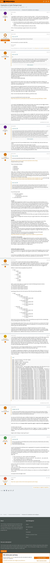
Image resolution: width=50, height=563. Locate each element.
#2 (48, 34)
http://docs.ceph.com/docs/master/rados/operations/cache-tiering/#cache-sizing (27, 178)
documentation (46, 48)
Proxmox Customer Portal (31, 534)
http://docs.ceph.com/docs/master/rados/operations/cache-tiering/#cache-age (26, 179)
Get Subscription (29, 527)
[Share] (47, 12)
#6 (48, 260)
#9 (48, 437)
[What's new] (48, 1)
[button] (2, 1)
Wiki (27, 529)
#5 (48, 153)
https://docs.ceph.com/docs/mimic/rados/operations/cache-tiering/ (24, 481)
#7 (48, 335)
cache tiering (14, 7)
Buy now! (4, 551)
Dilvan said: (14, 36)
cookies (11, 557)
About (27, 537)
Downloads (28, 532)
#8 (48, 407)
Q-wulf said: (14, 128)
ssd (26, 7)
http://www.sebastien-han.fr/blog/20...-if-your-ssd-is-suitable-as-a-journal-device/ (27, 234)
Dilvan (3, 7)
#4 (48, 126)
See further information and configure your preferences (14, 560)
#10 (48, 477)
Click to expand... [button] (30, 64)
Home (27, 524)
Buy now (36, 48)
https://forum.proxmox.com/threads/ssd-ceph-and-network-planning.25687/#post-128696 (29, 98)
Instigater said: (15, 409)
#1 (48, 12)
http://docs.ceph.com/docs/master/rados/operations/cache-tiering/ (24, 160)
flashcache (22, 7)
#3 (48, 52)
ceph (18, 7)
